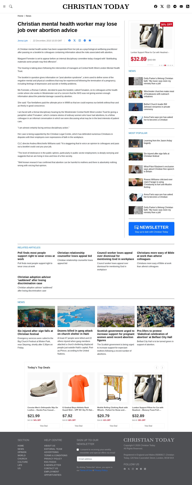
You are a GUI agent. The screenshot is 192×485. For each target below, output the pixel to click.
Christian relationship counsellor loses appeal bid (74, 254)
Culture (23, 462)
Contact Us (51, 468)
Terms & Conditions (55, 455)
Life (20, 465)
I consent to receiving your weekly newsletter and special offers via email (97, 451)
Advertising (51, 452)
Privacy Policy (53, 459)
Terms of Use (86, 470)
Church (22, 459)
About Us (49, 446)
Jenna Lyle (23, 41)
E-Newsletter (52, 465)
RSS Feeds (50, 462)
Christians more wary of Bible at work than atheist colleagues (155, 256)
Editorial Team (53, 449)
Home (20, 16)
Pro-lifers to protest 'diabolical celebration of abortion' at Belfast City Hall (154, 334)
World (22, 455)
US (19, 468)
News (28, 16)
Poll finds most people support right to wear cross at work (36, 256)
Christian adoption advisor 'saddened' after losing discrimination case (34, 280)
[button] (4, 7)
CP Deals (150, 65)
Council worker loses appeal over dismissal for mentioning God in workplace (115, 256)
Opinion (22, 452)
